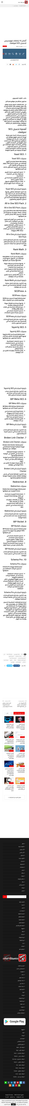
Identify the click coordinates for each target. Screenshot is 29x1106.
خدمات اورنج (21, 977)
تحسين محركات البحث (13, 658)
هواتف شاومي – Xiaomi (19, 1062)
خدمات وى (22, 983)
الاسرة (23, 905)
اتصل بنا (7, 1097)
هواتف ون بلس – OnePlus (18, 1077)
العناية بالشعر (21, 923)
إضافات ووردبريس (17, 654)
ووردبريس (4, 46)
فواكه (23, 888)
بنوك (23, 992)
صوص (23, 870)
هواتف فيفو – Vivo (20, 1065)
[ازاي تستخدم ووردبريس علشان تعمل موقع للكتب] (20, 748)
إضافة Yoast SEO (9, 654)
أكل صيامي (21, 852)
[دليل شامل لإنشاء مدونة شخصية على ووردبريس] (20, 735)
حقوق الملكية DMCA (19, 1095)
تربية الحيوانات (21, 937)
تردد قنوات (22, 1004)
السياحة (22, 934)
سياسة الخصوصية (9, 1095)
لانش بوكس (21, 885)
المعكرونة (22, 864)
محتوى (11, 660)
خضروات (22, 1007)
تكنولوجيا (22, 972)
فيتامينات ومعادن (20, 1013)
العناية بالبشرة (21, 920)
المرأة (23, 931)
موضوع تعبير (21, 949)
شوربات (22, 876)
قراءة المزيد (7, 1104)
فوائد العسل (21, 1010)
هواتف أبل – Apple (20, 1047)
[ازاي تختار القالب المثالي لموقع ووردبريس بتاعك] (9, 719)
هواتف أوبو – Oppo (20, 1050)
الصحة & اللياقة (21, 914)
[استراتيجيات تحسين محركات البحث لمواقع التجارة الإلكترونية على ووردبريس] (9, 764)
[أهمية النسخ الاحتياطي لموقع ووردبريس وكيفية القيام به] (20, 719)
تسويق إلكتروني (21, 1044)
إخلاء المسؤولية (20, 1097)
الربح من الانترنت (21, 966)
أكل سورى (22, 849)
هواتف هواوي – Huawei (19, 1071)
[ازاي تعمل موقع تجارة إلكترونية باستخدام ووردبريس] (9, 735)
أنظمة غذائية (21, 902)
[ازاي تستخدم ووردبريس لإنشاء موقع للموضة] (20, 764)
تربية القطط (22, 940)
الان (4, 654)
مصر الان (24, 662)
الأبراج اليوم (22, 989)
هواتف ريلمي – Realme (19, 1056)
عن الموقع (12, 1097)
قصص (23, 891)
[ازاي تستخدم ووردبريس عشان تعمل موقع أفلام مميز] (9, 781)
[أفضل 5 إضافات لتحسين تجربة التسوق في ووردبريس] (9, 748)
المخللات (22, 861)
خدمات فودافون (21, 980)
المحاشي (22, 855)
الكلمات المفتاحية (18, 656)
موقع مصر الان (18, 662)
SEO (22, 654)
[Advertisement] (14, 23)
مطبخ (23, 843)
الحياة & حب (22, 911)
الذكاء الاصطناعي (20, 1041)
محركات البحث (6, 660)
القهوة (22, 928)
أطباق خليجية (21, 858)
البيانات (24, 656)
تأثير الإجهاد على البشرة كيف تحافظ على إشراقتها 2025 (21, 704)
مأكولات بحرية (21, 846)
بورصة (23, 995)
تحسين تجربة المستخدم (22, 658)
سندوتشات (22, 867)
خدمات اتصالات (21, 986)
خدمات (22, 975)
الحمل (23, 908)
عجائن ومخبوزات (21, 879)
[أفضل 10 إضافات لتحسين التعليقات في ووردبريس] (20, 781)
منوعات (22, 946)
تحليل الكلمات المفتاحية (22, 660)
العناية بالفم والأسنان (20, 925)
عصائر (23, 882)
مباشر (15, 660)
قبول (13, 1104)
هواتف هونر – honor (20, 1074)
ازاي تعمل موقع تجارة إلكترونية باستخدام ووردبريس (7, 704)
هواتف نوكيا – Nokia (20, 1068)
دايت (23, 943)
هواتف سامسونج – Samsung (18, 1059)
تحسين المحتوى (11, 656)
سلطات (22, 873)
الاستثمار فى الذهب (20, 969)
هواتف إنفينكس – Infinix (19, 1053)
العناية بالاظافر (21, 917)
